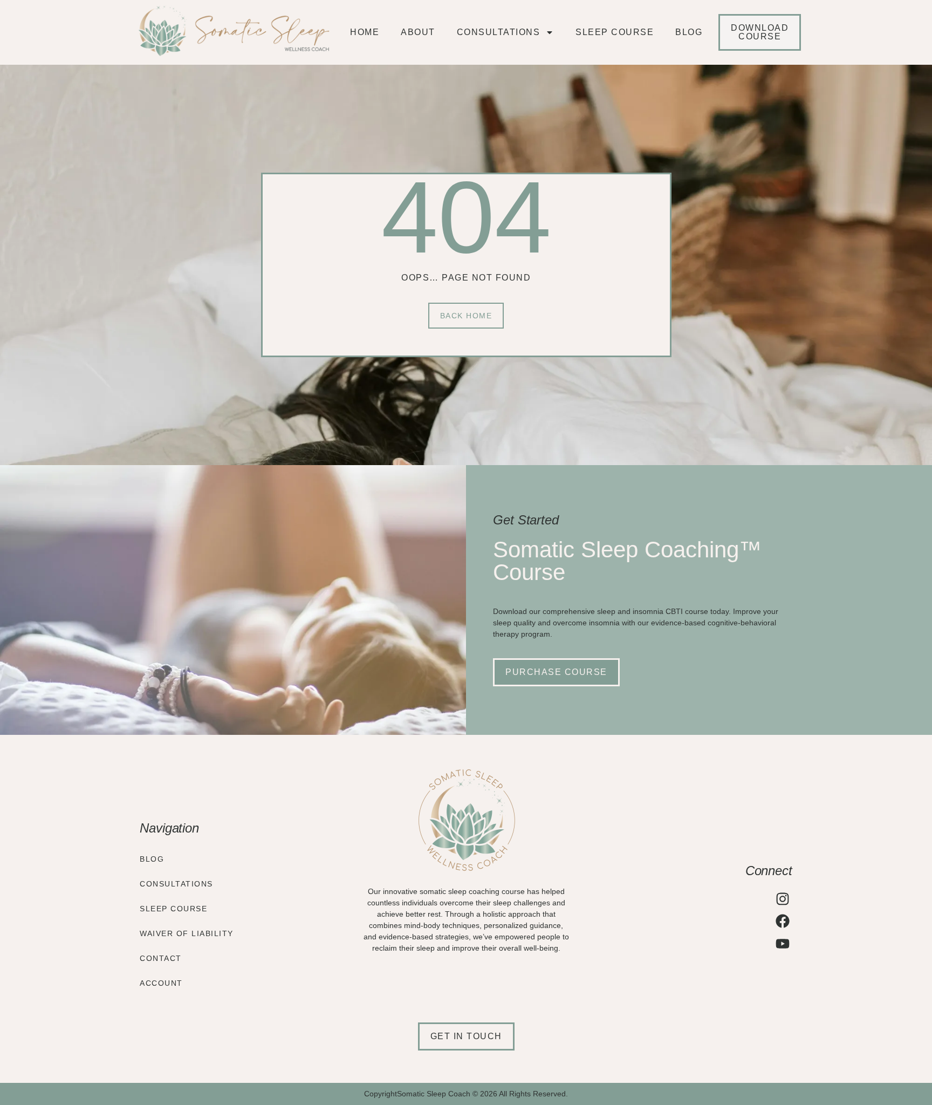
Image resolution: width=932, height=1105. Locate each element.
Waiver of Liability (187, 933)
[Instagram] (782, 899)
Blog (688, 32)
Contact (161, 958)
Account (161, 983)
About (418, 32)
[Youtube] (782, 943)
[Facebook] (782, 921)
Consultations (498, 32)
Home (364, 32)
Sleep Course (614, 32)
